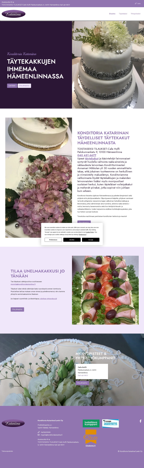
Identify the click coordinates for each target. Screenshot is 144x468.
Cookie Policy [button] (90, 232)
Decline (72, 240)
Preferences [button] (82, 234)
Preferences (53, 240)
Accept (90, 240)
